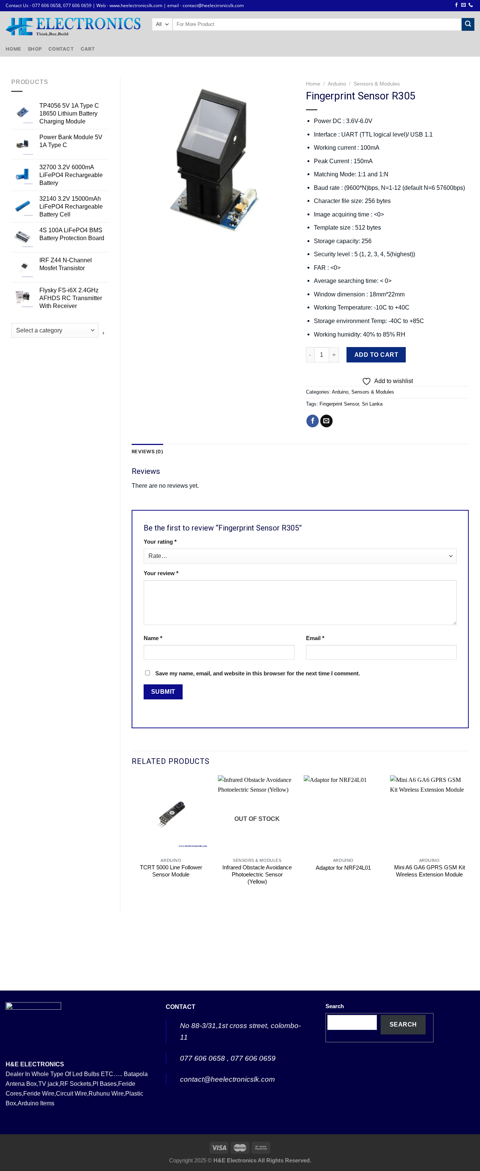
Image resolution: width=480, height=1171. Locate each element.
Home (13, 49)
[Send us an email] (463, 5)
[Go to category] (104, 333)
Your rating (160, 542)
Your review (161, 573)
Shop (35, 49)
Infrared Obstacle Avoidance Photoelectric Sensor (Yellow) (257, 874)
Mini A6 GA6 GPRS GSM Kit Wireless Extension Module (429, 871)
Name (153, 638)
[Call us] (470, 5)
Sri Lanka (372, 404)
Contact (61, 49)
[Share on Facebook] (312, 421)
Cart (88, 49)
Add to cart (376, 354)
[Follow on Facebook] (456, 5)
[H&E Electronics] (73, 26)
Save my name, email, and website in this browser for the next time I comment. (257, 673)
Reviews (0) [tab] (147, 451)
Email (315, 638)
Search (335, 1006)
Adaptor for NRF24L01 (343, 868)
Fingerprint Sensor (339, 404)
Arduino (337, 84)
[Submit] (468, 24)
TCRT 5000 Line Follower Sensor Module (171, 871)
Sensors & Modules (377, 84)
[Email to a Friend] (326, 421)
